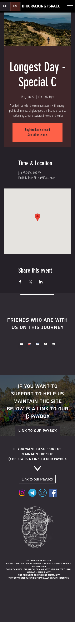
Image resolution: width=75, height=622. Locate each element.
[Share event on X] (30, 281)
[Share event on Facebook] (20, 281)
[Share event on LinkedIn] (41, 281)
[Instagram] (22, 493)
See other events (38, 135)
